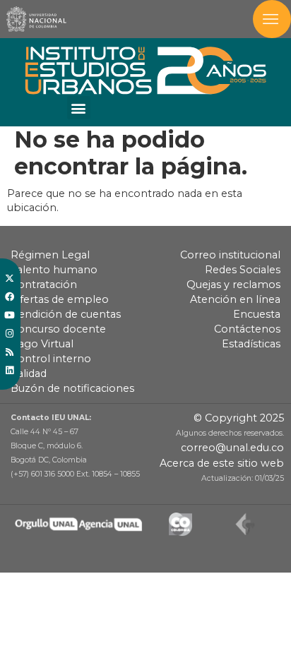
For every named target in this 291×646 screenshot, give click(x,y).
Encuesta (256, 314)
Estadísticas (251, 343)
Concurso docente (58, 329)
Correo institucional (230, 255)
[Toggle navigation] (272, 19)
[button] (78, 107)
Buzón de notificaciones (72, 388)
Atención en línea (235, 299)
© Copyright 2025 (239, 418)
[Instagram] (9, 333)
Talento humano (54, 269)
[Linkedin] (9, 370)
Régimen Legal (50, 255)
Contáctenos (247, 329)
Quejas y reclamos (233, 284)
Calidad (29, 373)
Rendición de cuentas (66, 314)
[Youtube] (9, 315)
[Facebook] (9, 296)
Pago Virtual (42, 343)
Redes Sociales (242, 269)
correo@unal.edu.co (232, 447)
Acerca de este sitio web (222, 463)
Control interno (51, 358)
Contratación (44, 284)
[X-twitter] (9, 278)
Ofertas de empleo (60, 299)
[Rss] (9, 351)
